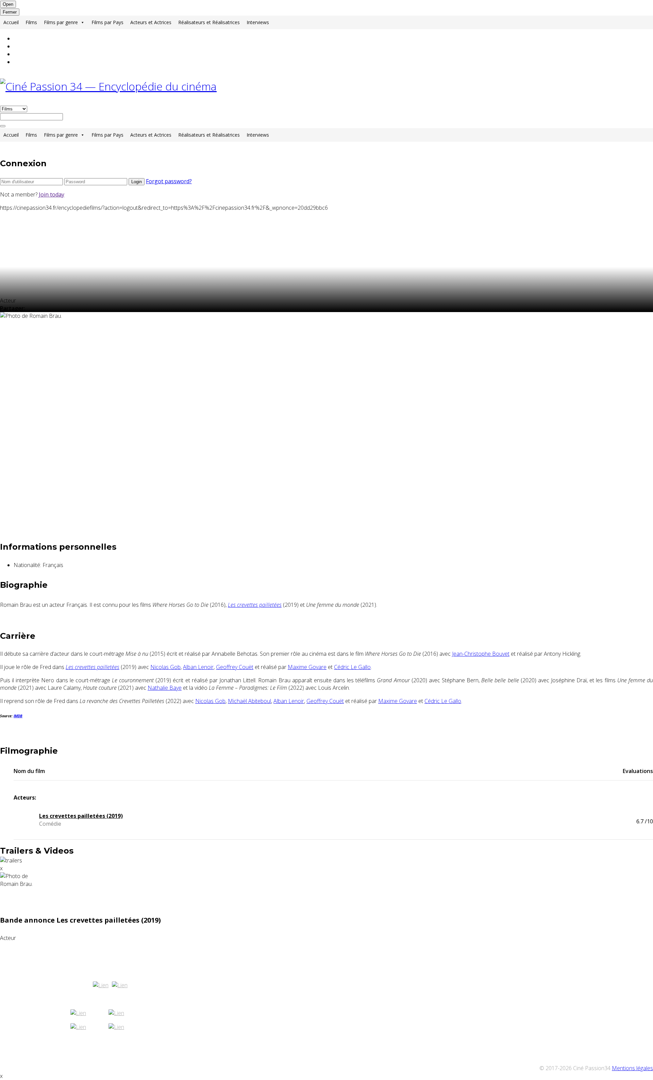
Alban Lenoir (198, 667)
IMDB (18, 716)
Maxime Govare (307, 667)
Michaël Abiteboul (249, 701)
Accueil (11, 22)
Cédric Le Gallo (352, 667)
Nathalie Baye (165, 687)
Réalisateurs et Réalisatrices (209, 22)
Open (8, 4)
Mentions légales (632, 1068)
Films (31, 22)
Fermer (10, 12)
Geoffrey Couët (234, 667)
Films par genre (61, 22)
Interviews (258, 22)
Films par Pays (107, 22)
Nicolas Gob (165, 667)
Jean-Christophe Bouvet (480, 653)
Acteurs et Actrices (150, 22)
